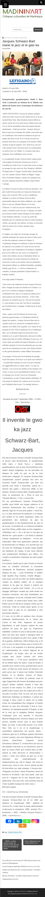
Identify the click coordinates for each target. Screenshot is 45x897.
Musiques (23, 38)
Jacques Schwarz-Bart (15, 832)
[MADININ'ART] (22, 12)
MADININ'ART (22, 891)
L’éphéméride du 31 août (10, 879)
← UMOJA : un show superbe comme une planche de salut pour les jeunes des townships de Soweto (11, 844)
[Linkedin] (18, 821)
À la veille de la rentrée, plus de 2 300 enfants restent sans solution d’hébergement (21, 862)
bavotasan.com (32, 893)
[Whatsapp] (27, 821)
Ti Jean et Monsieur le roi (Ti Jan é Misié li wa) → (32, 842)
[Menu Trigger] (5, 5)
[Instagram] (35, 821)
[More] (22, 826)
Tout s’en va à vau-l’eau (32, 866)
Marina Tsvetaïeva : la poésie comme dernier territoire (20, 876)
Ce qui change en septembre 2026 (13, 866)
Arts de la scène (11, 38)
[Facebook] (10, 821)
